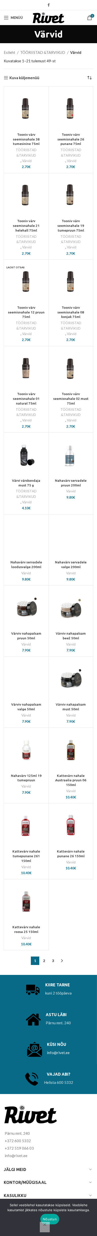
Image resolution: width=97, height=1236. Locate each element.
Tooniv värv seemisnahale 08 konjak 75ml (70, 312)
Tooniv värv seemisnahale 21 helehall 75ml (26, 225)
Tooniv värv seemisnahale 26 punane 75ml (70, 139)
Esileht (10, 52)
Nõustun (50, 1219)
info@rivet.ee (58, 1052)
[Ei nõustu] (45, 1227)
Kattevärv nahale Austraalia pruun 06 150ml (70, 780)
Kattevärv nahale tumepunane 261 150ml (26, 856)
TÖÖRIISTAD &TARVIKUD (43, 52)
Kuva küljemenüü (24, 77)
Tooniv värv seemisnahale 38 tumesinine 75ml (26, 139)
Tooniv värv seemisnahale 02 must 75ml (71, 398)
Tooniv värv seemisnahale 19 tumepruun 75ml (70, 225)
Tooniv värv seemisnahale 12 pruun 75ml (26, 312)
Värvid (27, 161)
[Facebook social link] (48, 5)
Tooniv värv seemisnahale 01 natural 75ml (26, 398)
